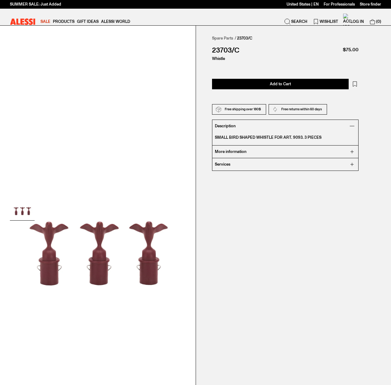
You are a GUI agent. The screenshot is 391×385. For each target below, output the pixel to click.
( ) (378, 21)
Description (225, 126)
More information (230, 151)
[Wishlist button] (355, 84)
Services (222, 164)
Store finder (370, 4)
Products (63, 21)
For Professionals (339, 4)
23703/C (244, 38)
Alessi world (115, 21)
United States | (303, 4)
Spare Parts (222, 38)
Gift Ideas (88, 21)
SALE (45, 21)
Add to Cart (280, 84)
